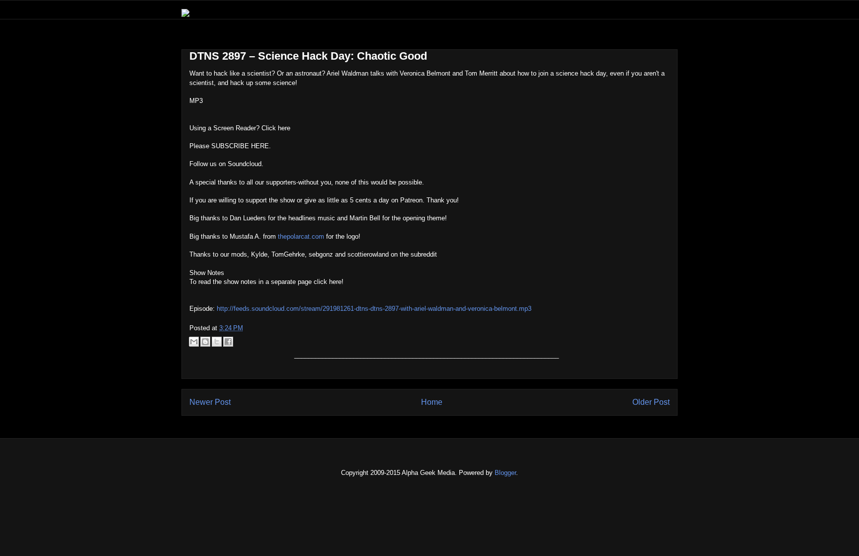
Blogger (505, 472)
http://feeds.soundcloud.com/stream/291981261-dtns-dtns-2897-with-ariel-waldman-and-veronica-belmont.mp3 (374, 308)
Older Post (651, 402)
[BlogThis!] (205, 342)
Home (431, 402)
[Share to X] (217, 342)
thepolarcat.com (301, 236)
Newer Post (210, 402)
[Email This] (194, 342)
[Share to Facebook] (228, 342)
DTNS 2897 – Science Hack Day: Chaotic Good (308, 56)
